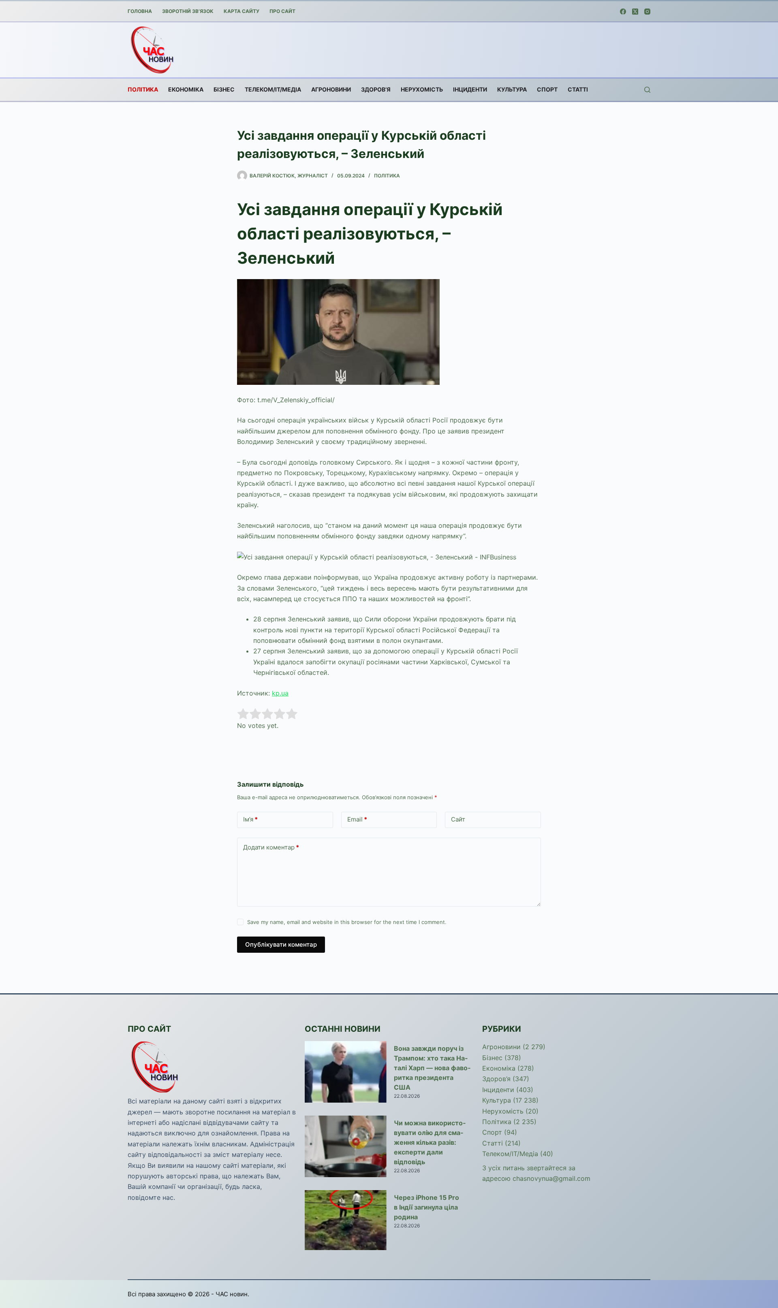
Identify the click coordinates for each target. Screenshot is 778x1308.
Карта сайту (241, 11)
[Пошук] (647, 90)
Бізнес (224, 89)
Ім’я (250, 819)
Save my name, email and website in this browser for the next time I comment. (347, 922)
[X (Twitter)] (635, 12)
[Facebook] (623, 12)
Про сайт (282, 11)
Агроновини (331, 89)
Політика (143, 89)
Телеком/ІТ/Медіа (273, 89)
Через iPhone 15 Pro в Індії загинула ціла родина (426, 1207)
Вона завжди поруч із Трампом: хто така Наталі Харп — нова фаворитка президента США (432, 1067)
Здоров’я (376, 89)
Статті (578, 89)
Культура (512, 89)
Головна (140, 11)
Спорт (547, 89)
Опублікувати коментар (281, 944)
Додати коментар (271, 847)
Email (357, 819)
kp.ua (280, 693)
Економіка (185, 89)
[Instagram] (647, 12)
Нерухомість (422, 89)
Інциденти (470, 89)
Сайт (458, 819)
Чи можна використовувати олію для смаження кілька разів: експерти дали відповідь (430, 1142)
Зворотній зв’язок (188, 11)
